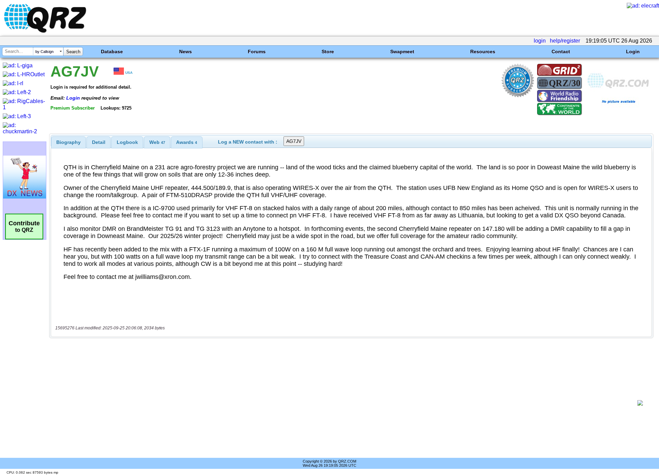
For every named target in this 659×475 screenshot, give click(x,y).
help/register (565, 41)
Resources (482, 51)
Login (633, 51)
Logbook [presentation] (127, 142)
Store (328, 51)
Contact (561, 51)
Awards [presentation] (186, 142)
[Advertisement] (343, 403)
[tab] (68, 142)
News (185, 51)
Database (112, 51)
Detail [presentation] (98, 142)
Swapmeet (402, 51)
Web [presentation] (157, 142)
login (540, 41)
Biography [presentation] (68, 142)
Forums (257, 51)
